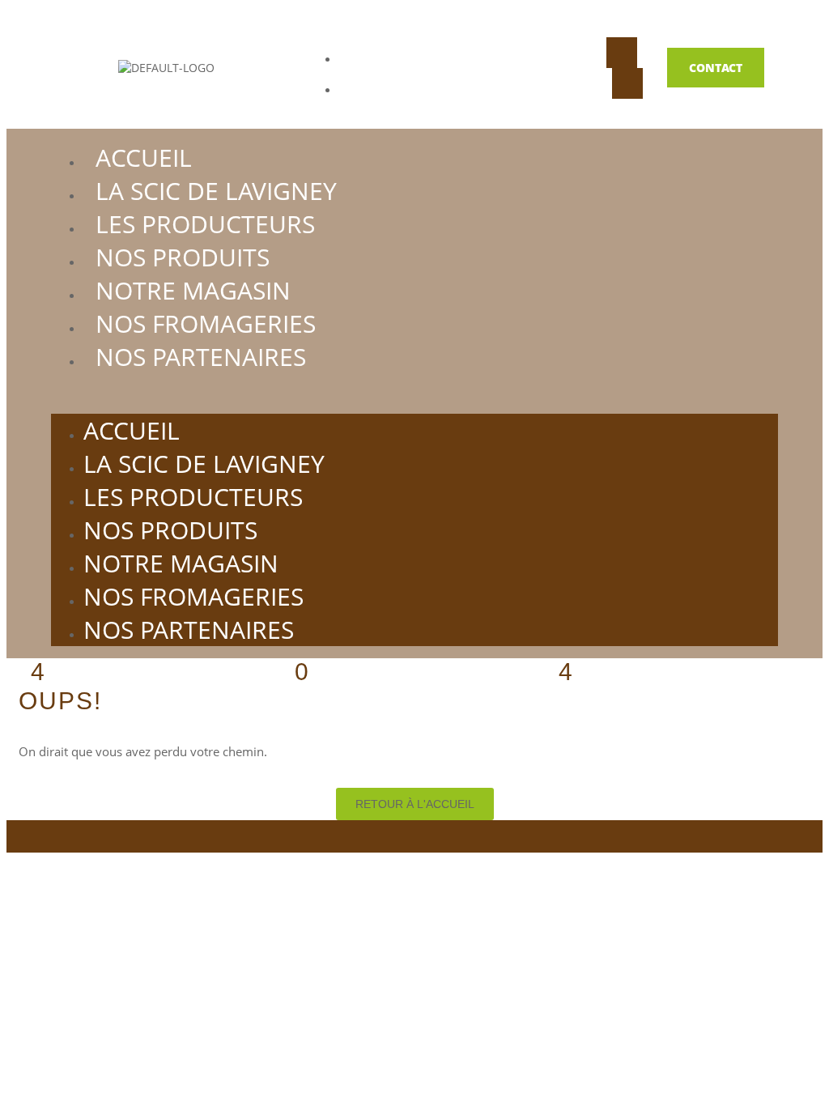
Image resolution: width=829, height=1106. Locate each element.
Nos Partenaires (201, 356)
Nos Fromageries (206, 323)
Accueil (144, 157)
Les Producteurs (205, 223)
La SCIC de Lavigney (216, 190)
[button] (414, 393)
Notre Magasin (193, 290)
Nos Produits (183, 257)
